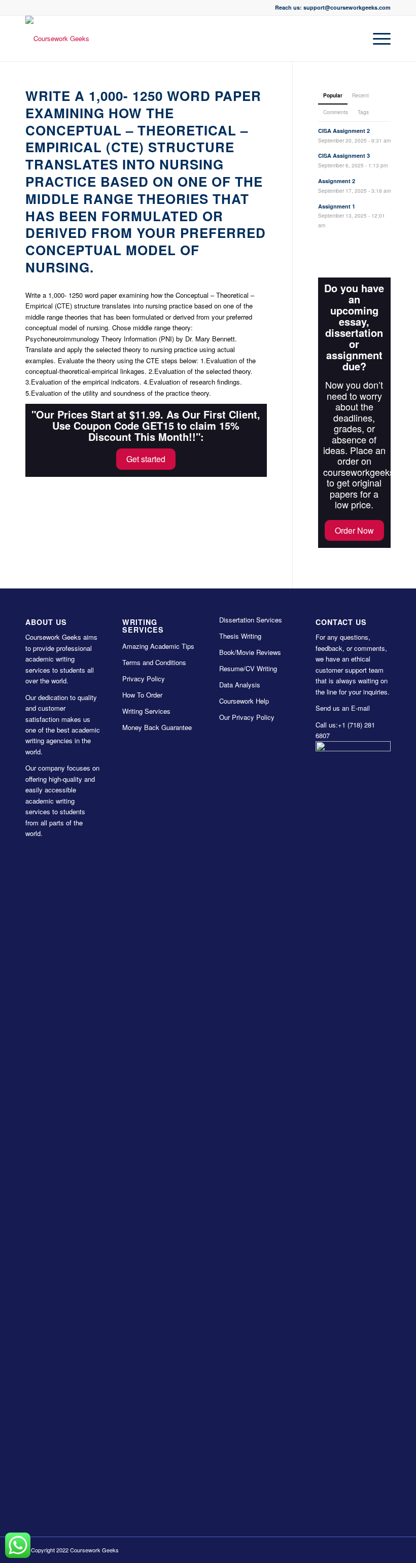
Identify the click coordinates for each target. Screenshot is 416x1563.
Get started (145, 459)
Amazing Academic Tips (158, 646)
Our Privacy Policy (246, 717)
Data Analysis (239, 684)
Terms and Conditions (154, 662)
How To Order (142, 695)
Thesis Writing (240, 636)
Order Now (354, 530)
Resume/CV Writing (248, 668)
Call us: (327, 725)
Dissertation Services (250, 619)
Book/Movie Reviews (250, 652)
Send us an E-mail (343, 708)
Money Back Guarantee (157, 727)
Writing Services (146, 711)
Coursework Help (244, 701)
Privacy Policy (143, 678)
